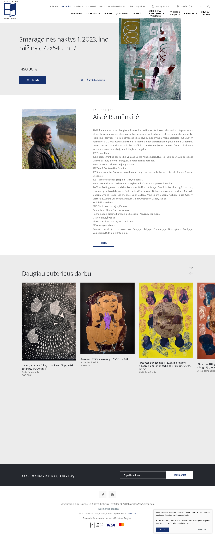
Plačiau (103, 243)
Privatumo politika (137, 6)
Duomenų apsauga (108, 509)
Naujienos (78, 6)
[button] (191, 267)
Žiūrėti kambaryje (96, 80)
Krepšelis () (186, 6)
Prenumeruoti (179, 475)
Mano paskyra (162, 6)
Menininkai (66, 6)
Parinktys (202, 529)
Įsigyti (35, 80)
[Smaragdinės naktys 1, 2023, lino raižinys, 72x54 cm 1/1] (150, 59)
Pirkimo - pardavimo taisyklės (112, 6)
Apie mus (54, 6)
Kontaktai (91, 6)
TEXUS (132, 513)
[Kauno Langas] (10, 11)
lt (198, 6)
